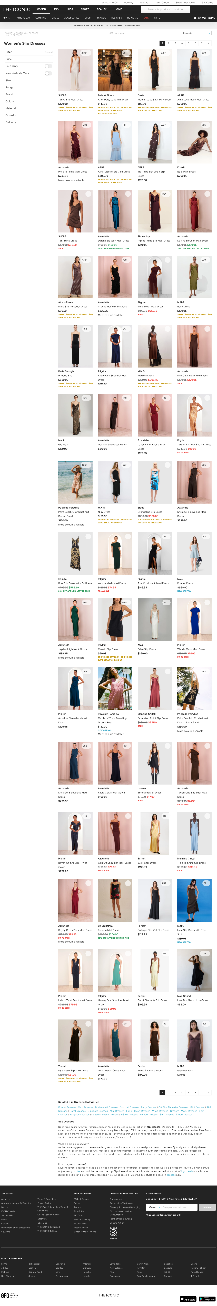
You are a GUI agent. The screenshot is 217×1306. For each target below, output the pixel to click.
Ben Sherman (7, 1276)
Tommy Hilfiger (198, 1268)
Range (9, 87)
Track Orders (161, 2)
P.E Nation (196, 1276)
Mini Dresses (117, 1111)
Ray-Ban (141, 1268)
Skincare (87, 1268)
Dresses (33, 33)
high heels (187, 1171)
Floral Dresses (78, 1111)
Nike (112, 1272)
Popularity (187, 33)
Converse (60, 1264)
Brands (4, 1207)
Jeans (194, 1264)
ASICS (167, 1272)
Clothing (21, 33)
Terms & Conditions (46, 1199)
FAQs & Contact (81, 1199)
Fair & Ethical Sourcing (121, 1219)
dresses (171, 1174)
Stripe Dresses (184, 1114)
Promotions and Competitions (15, 1227)
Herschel (87, 1272)
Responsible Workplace (121, 1203)
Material (10, 108)
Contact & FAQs (108, 2)
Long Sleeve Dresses (138, 1111)
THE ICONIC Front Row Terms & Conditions (52, 1209)
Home (118, 9)
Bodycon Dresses (80, 1114)
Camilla (32, 1268)
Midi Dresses (197, 1107)
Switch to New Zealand (85, 1232)
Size (8, 80)
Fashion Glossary (82, 1219)
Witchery (87, 1264)
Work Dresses (189, 1111)
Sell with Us (7, 1215)
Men (56, 9)
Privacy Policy (44, 1203)
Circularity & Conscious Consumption (121, 1213)
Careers (5, 1223)
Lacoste (86, 1276)
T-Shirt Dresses (129, 1114)
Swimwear (115, 1276)
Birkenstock (34, 1264)
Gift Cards (207, 2)
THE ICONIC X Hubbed (48, 1227)
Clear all (48, 52)
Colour (9, 101)
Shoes (31, 1276)
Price (8, 59)
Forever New (62, 1276)
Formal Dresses (67, 1107)
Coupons (5, 1232)
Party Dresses (148, 1107)
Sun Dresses (167, 1114)
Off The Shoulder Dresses (173, 1107)
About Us (5, 1199)
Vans (58, 1272)
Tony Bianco (197, 1272)
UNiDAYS (42, 1219)
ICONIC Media (8, 1211)
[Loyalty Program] (205, 18)
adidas (4, 1268)
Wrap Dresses (160, 1111)
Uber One (42, 1223)
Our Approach (116, 1199)
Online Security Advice (48, 1215)
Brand (9, 94)
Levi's (4, 1264)
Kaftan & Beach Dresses (105, 1114)
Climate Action (117, 1223)
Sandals (168, 1268)
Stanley (59, 1268)
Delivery (128, 2)
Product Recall (81, 1227)
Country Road (35, 1272)
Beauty (101, 9)
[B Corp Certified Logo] (126, 1233)
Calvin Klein (143, 1264)
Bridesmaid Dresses (106, 1107)
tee (79, 1171)
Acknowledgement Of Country (16, 1203)
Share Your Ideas (185, 2)
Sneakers (168, 1264)
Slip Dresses (14, 35)
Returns (143, 2)
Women (41, 9)
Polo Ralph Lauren (146, 1276)
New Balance (116, 1268)
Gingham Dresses (98, 1111)
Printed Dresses (149, 1114)
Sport (85, 9)
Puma (140, 1272)
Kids (70, 9)
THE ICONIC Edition (47, 1231)
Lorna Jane (115, 1264)
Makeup (5, 1272)
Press (4, 1219)
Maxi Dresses (85, 1107)
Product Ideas (80, 1223)
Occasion (11, 115)
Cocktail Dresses (129, 1107)
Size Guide (79, 1211)
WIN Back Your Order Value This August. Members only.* (108, 25)
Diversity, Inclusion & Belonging (125, 1207)
